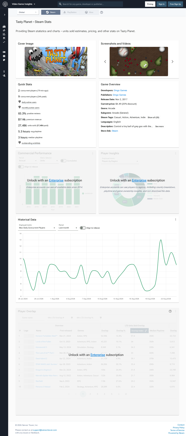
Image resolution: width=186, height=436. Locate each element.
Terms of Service (177, 430)
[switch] (83, 228)
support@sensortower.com (45, 430)
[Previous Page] (105, 61)
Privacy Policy (178, 427)
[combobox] (92, 4)
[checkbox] (50, 12)
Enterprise (56, 180)
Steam (115, 131)
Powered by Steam (176, 433)
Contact (181, 425)
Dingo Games (120, 90)
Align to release (93, 228)
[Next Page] (172, 61)
